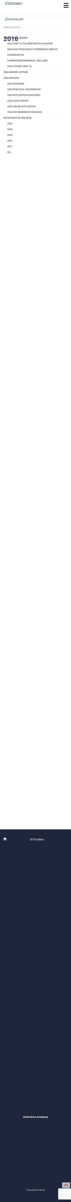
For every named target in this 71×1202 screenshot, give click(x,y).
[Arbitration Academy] (35, 8)
